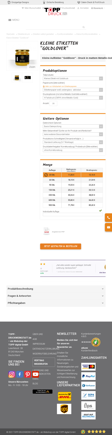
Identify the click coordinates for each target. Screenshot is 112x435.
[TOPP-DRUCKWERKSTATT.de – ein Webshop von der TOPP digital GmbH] (56, 11)
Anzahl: (46, 103)
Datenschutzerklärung (46, 349)
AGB (35, 339)
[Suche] (83, 27)
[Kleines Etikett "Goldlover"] (17, 77)
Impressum (39, 344)
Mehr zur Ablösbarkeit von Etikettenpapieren (61, 86)
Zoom (32, 67)
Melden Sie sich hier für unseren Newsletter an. (67, 343)
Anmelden (84, 8)
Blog (35, 383)
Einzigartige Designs (20, 2)
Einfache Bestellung (55, 2)
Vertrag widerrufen (41, 362)
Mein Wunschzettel (33, 8)
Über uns (38, 334)
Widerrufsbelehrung (45, 353)
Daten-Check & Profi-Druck (92, 2)
